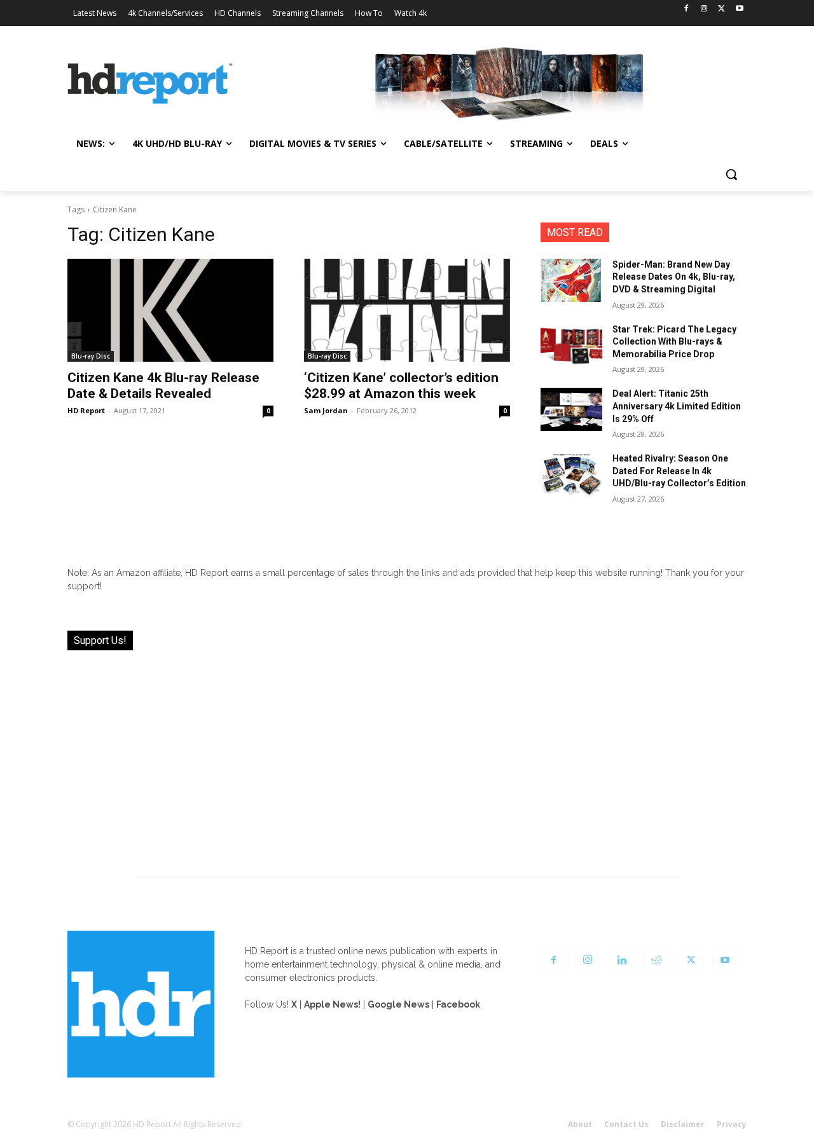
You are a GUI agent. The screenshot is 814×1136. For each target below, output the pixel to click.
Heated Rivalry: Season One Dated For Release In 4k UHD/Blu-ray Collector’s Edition (679, 470)
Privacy (732, 1124)
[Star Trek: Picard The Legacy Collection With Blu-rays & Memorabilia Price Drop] (571, 345)
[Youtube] (739, 9)
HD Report (86, 410)
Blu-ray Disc (90, 356)
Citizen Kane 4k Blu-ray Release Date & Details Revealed (163, 385)
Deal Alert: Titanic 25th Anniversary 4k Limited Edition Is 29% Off (676, 405)
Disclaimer (683, 1124)
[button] (731, 174)
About (580, 1124)
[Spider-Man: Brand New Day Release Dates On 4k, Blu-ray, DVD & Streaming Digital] (571, 280)
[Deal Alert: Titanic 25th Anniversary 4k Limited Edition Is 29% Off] (571, 409)
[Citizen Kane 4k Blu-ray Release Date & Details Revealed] (170, 310)
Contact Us (626, 1124)
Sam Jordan (326, 410)
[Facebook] (686, 9)
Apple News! (332, 1004)
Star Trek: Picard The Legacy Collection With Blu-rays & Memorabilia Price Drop (674, 341)
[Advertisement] (407, 756)
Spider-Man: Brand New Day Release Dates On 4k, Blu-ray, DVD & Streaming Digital (673, 276)
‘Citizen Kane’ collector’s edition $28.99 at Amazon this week (401, 385)
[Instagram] (704, 9)
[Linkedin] (622, 960)
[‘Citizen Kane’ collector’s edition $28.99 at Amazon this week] (407, 310)
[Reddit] (656, 960)
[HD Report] (150, 84)
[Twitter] (721, 9)
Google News (398, 1004)
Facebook (458, 1004)
